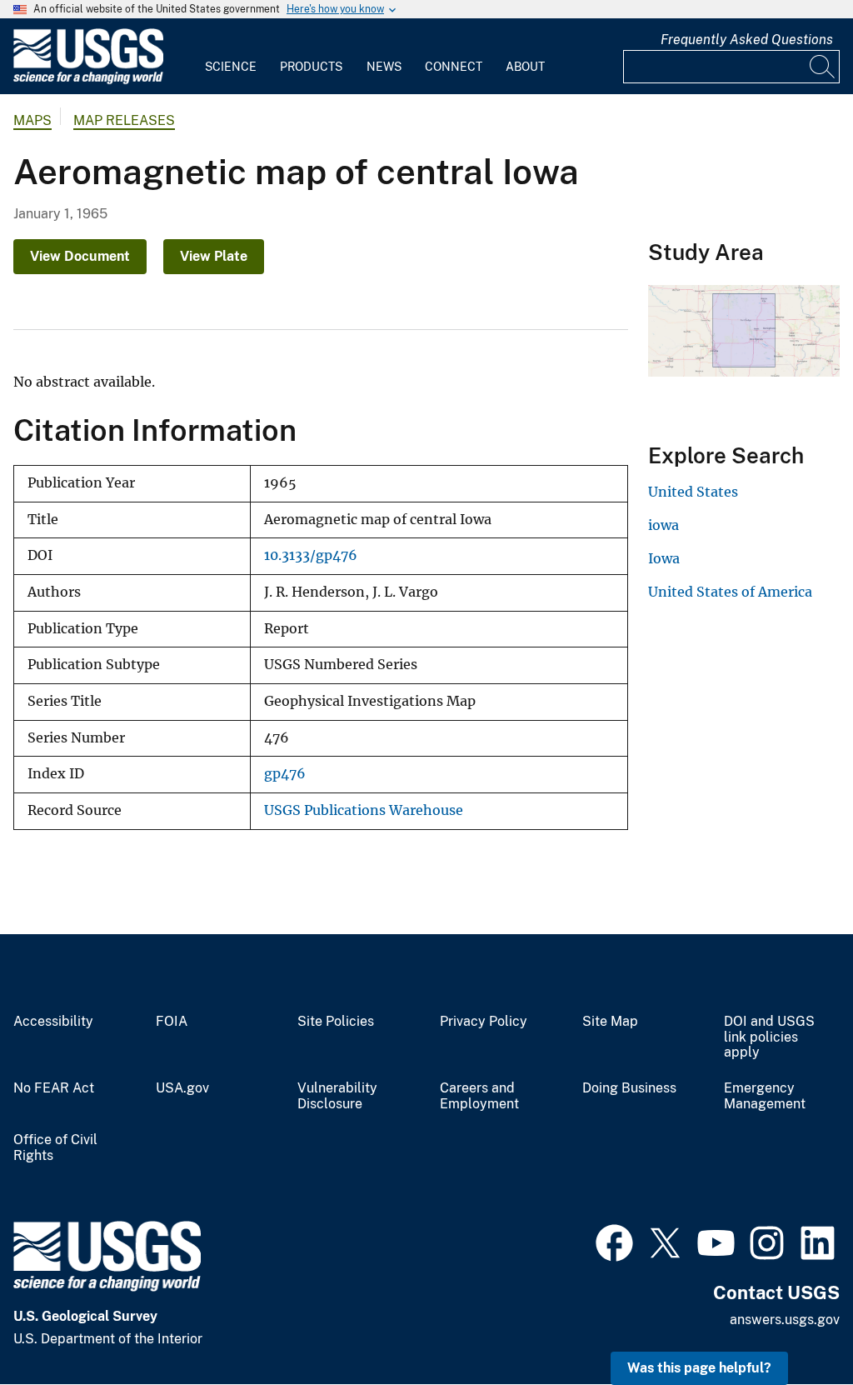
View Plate (213, 256)
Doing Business (629, 1088)
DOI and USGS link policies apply (769, 1037)
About (525, 66)
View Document (80, 256)
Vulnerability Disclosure (337, 1096)
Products (311, 66)
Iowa (664, 558)
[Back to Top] (793, 1325)
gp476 (285, 774)
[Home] (88, 80)
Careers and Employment (479, 1096)
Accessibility (53, 1021)
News (384, 66)
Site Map (610, 1021)
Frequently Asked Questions (747, 40)
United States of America (730, 591)
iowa (663, 525)
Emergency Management (765, 1096)
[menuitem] (230, 56)
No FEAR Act (53, 1088)
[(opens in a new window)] (614, 1241)
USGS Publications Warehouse (363, 810)
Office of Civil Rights (55, 1147)
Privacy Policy (483, 1021)
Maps (32, 120)
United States (693, 491)
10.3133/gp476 (310, 555)
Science (231, 66)
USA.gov (182, 1088)
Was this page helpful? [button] (699, 1368)
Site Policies (335, 1021)
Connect (453, 66)
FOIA (171, 1021)
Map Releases (124, 120)
